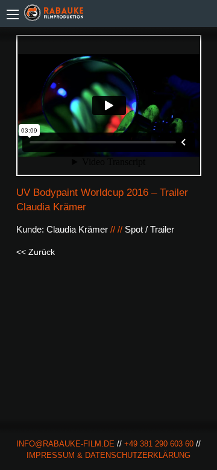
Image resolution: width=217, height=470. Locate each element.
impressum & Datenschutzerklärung (108, 455)
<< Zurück (35, 252)
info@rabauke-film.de (65, 444)
